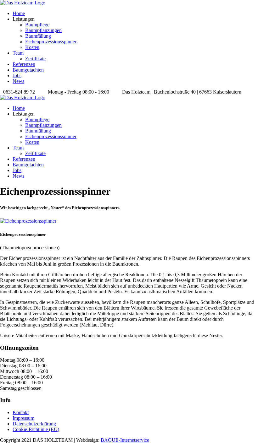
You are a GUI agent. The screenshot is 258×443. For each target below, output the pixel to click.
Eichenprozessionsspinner (50, 41)
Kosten (32, 47)
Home (19, 13)
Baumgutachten (28, 70)
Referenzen (24, 64)
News (18, 81)
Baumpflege (37, 24)
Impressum (23, 418)
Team (18, 53)
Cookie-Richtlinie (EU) (36, 429)
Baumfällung (38, 36)
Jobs (17, 75)
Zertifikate (35, 58)
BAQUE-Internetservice (125, 440)
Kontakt (21, 412)
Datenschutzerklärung (34, 423)
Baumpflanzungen (43, 30)
